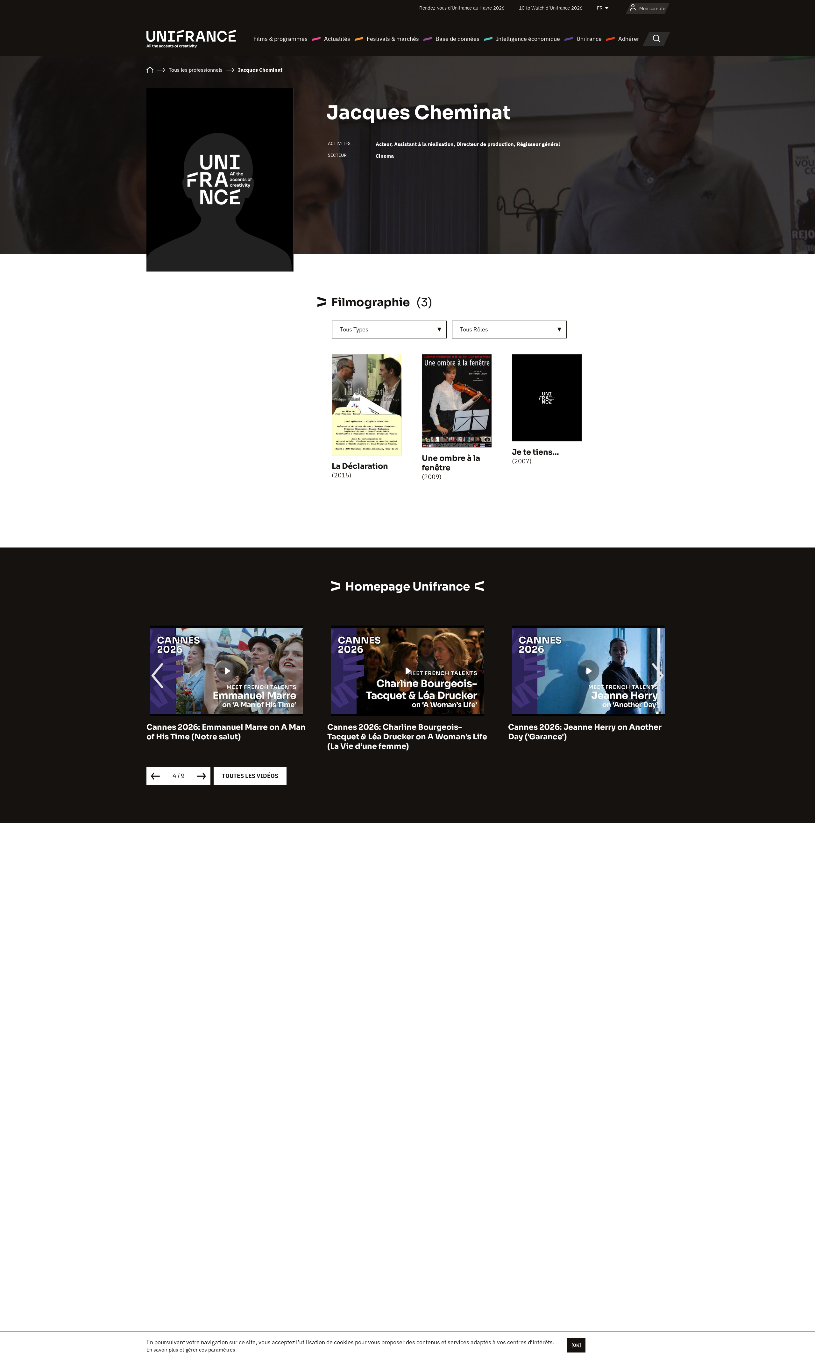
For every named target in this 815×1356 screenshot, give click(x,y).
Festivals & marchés (393, 38)
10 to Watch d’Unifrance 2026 (551, 8)
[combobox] (389, 329)
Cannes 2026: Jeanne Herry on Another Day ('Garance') (585, 732)
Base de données (457, 38)
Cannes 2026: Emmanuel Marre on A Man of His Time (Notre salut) (226, 732)
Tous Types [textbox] (354, 329)
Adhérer (628, 38)
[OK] (576, 1345)
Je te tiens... (535, 452)
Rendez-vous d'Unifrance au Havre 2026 (462, 8)
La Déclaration (360, 466)
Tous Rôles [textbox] (474, 329)
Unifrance (589, 38)
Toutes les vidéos (250, 776)
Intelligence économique (528, 38)
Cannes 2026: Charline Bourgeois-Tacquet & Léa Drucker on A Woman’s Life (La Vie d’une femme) (407, 736)
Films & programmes (280, 38)
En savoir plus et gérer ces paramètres (190, 1349)
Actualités (337, 38)
